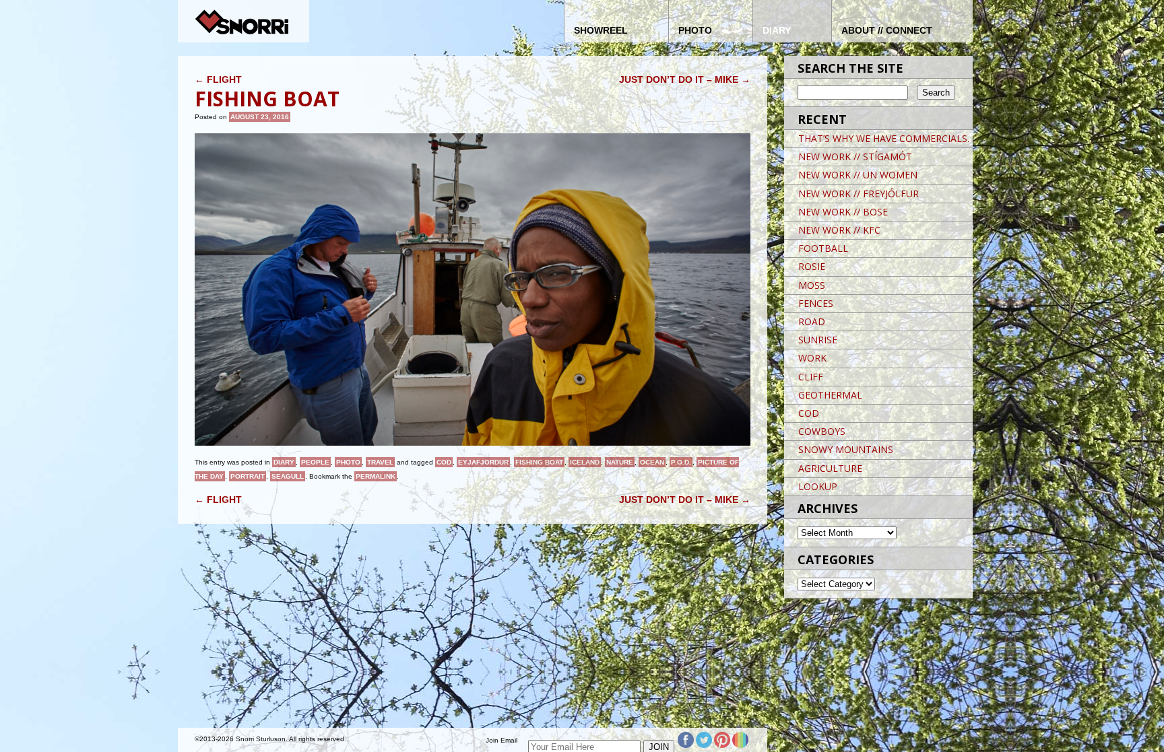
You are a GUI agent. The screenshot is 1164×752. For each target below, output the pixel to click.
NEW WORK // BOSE (843, 211)
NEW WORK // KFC (839, 230)
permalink (375, 476)
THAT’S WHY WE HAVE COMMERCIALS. (883, 138)
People (315, 462)
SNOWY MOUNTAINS (845, 449)
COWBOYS (821, 431)
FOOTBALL (823, 248)
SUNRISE (817, 339)
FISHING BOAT (539, 462)
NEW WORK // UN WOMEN (857, 174)
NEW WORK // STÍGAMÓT (855, 156)
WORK (812, 357)
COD (444, 462)
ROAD (811, 321)
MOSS (811, 285)
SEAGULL (287, 476)
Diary (283, 462)
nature (619, 462)
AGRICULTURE (830, 468)
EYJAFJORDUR (483, 462)
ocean (652, 462)
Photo (348, 462)
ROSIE (811, 266)
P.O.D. (681, 462)
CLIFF (810, 376)
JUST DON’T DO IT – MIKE (684, 79)
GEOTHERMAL (830, 394)
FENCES (815, 303)
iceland (585, 462)
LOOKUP (817, 486)
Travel (380, 462)
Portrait (247, 476)
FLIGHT (218, 79)
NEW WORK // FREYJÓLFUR (858, 193)
